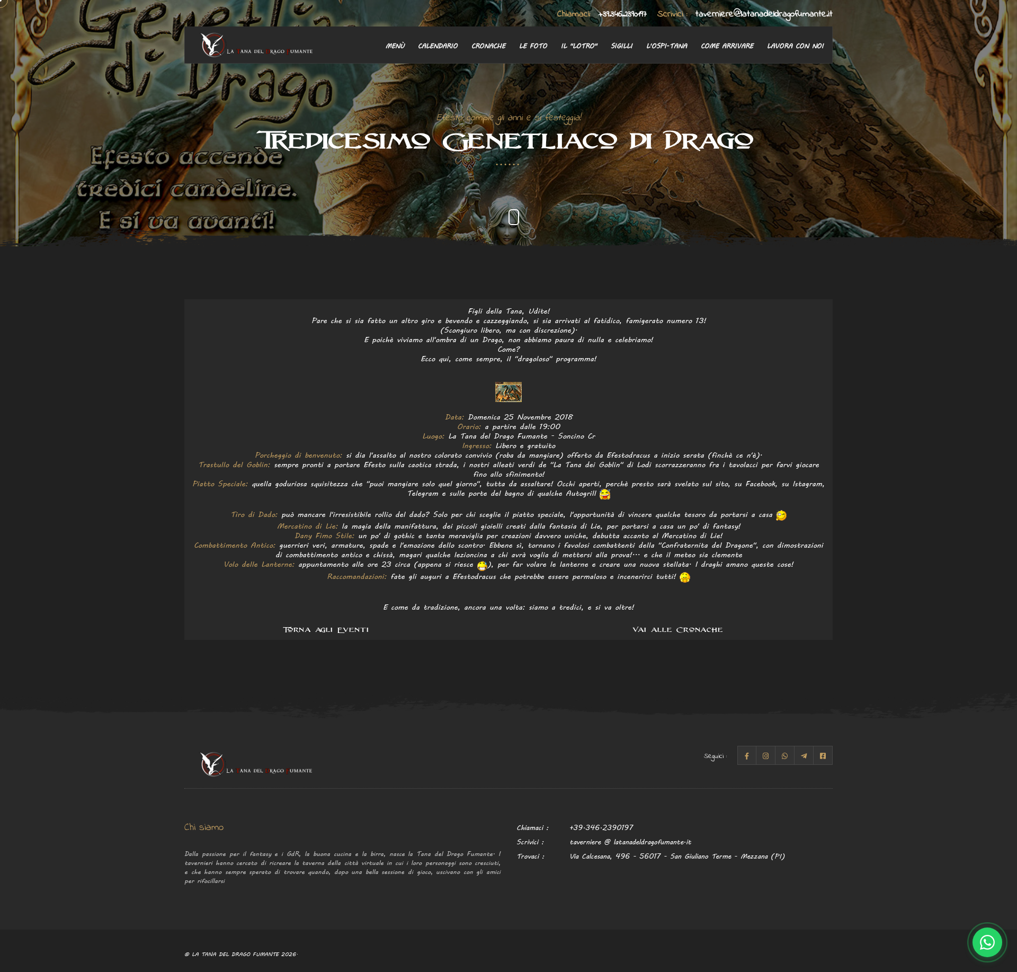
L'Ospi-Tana (666, 45)
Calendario (438, 45)
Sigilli (621, 45)
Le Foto (533, 45)
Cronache (488, 45)
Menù (395, 45)
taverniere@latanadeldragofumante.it (745, 14)
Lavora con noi (795, 45)
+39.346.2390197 (602, 14)
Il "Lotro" (579, 45)
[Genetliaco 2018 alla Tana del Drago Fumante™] (508, 390)
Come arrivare (727, 45)
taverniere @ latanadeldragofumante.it (630, 841)
